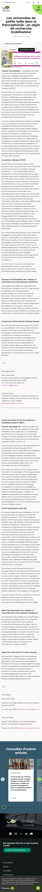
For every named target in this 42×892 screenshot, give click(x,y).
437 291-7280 (29, 825)
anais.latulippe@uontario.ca (12, 403)
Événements (8, 875)
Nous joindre (8, 863)
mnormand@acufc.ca (10, 385)
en (28, 2)
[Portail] (39, 2)
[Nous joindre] (33, 2)
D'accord (6, 888)
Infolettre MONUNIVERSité (15, 850)
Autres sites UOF (9, 2)
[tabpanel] (21, 780)
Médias (5, 867)
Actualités (7, 871)
